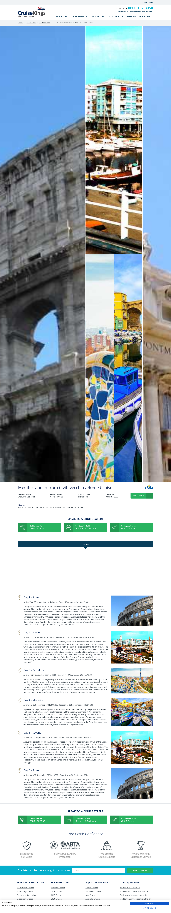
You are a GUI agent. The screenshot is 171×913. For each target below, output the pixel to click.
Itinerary (85, 544)
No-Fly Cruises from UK (130, 887)
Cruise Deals (62, 16)
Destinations (129, 16)
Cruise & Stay (97, 16)
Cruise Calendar (58, 887)
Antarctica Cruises (93, 891)
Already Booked (147, 2)
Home (20, 23)
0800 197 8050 (112, 496)
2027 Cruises (56, 895)
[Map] (85, 570)
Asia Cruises (91, 895)
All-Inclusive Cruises (25, 887)
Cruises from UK (79, 16)
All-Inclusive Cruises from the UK (134, 891)
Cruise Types (145, 16)
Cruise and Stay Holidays (27, 895)
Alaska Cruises (92, 887)
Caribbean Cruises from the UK (133, 895)
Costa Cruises (44, 23)
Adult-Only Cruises (25, 891)
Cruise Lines (113, 16)
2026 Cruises (56, 891)
